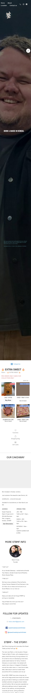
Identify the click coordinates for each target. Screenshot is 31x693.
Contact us (13, 5)
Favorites (15, 433)
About (10, 3)
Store (3, 372)
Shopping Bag (15, 439)
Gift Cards (15, 445)
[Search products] (28, 51)
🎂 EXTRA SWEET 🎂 (13, 372)
